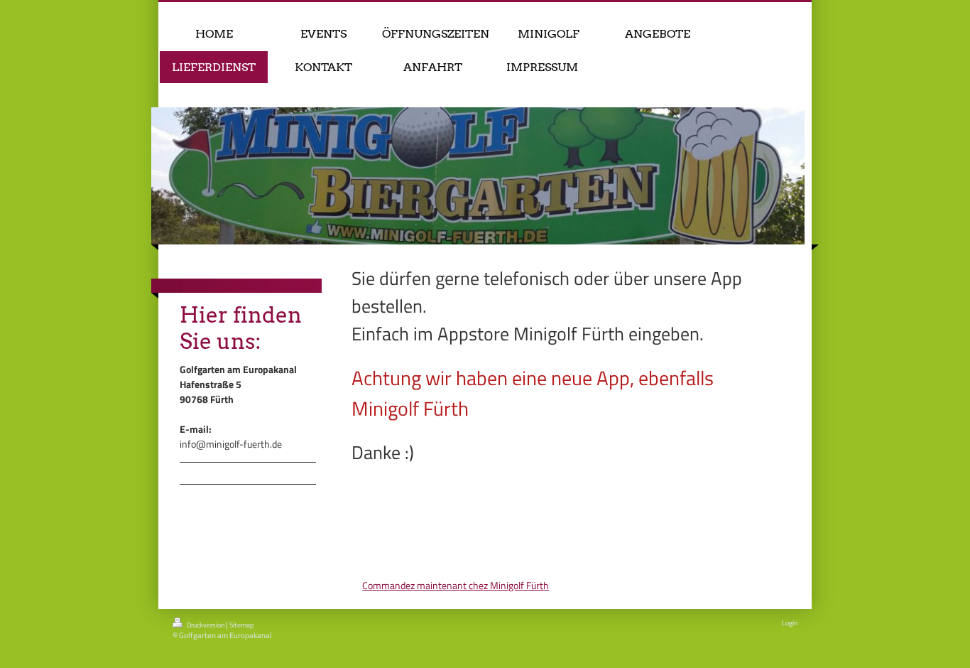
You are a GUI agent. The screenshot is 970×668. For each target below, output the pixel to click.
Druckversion (205, 625)
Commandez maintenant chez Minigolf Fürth (455, 585)
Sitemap (241, 625)
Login (789, 623)
